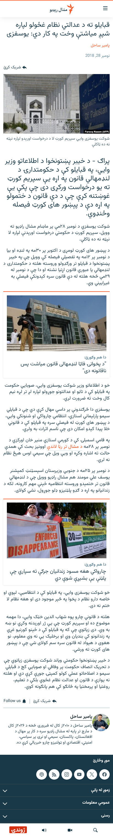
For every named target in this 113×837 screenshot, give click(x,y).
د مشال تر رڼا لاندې (64, 446)
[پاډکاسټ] (41, 774)
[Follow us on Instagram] (66, 774)
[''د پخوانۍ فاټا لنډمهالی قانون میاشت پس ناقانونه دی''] (56, 323)
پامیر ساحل (100, 45)
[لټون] (95, 830)
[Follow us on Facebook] (104, 774)
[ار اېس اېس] (54, 774)
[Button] (15, 67)
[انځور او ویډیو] (70, 830)
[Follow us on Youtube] (79, 774)
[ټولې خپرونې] (44, 830)
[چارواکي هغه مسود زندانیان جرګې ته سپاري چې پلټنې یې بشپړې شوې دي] (56, 530)
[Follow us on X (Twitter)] (92, 774)
